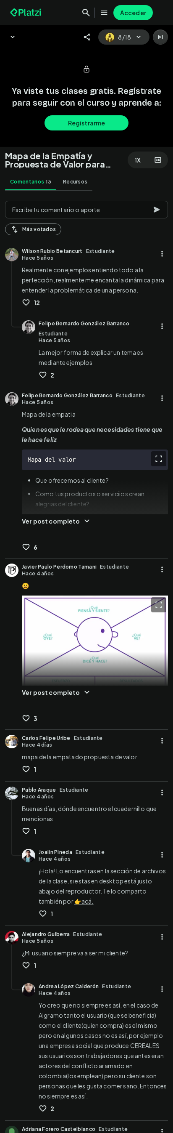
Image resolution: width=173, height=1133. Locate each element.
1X (138, 160)
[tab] (30, 181)
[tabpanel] (86, 664)
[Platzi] (26, 12)
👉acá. (84, 901)
